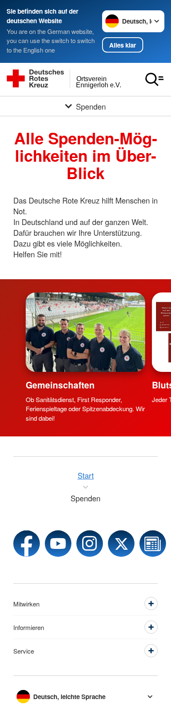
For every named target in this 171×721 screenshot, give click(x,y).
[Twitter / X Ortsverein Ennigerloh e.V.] (121, 543)
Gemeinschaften (60, 384)
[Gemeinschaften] (85, 332)
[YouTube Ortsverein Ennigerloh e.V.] (58, 543)
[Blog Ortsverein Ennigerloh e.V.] (152, 543)
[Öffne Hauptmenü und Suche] (154, 79)
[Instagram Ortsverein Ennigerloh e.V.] (89, 543)
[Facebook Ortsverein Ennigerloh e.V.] (26, 543)
